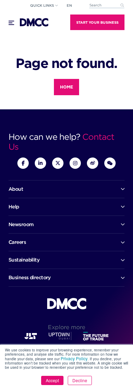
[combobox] (106, 5)
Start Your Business (97, 22)
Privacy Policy (74, 358)
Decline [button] (79, 380)
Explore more (66, 327)
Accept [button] (52, 380)
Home (66, 87)
